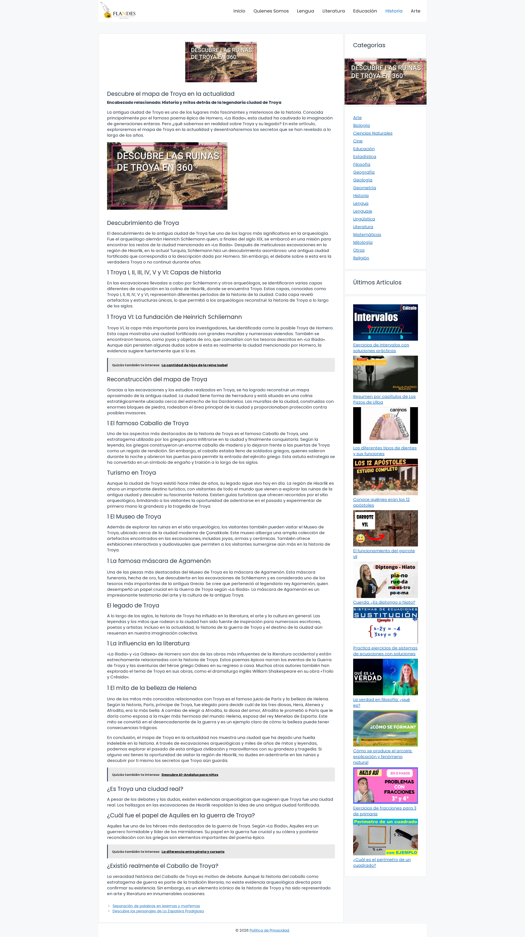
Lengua (305, 11)
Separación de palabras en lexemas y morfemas (156, 906)
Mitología (363, 242)
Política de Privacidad (269, 930)
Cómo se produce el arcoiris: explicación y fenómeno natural (382, 756)
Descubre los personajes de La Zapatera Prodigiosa (158, 911)
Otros (359, 250)
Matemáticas (367, 234)
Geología (362, 180)
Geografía (364, 172)
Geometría (364, 188)
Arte (415, 11)
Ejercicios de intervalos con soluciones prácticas (381, 348)
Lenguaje (362, 211)
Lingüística (364, 219)
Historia (394, 11)
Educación (365, 11)
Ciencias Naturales (373, 133)
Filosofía (361, 164)
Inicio (239, 11)
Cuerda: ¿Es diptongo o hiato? (384, 602)
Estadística (364, 156)
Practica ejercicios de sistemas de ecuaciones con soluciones (385, 651)
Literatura (333, 11)
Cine (358, 141)
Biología (361, 125)
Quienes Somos (271, 11)
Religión (361, 258)
